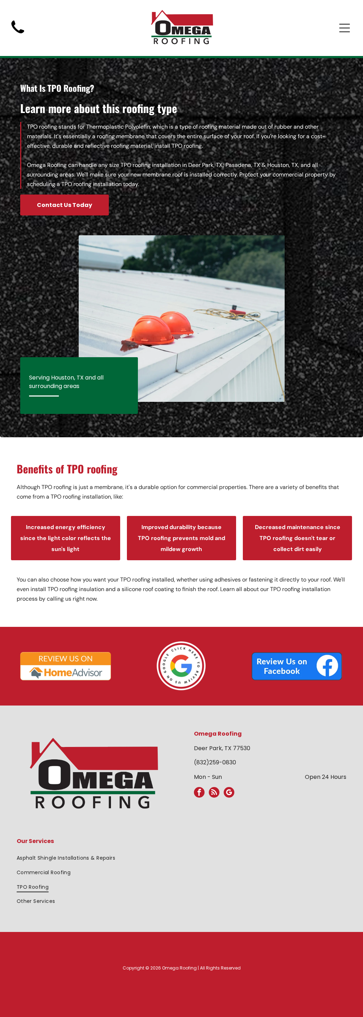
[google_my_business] (229, 793)
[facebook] (199, 793)
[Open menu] (344, 28)
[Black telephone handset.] (17, 36)
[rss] (214, 793)
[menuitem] (182, 858)
